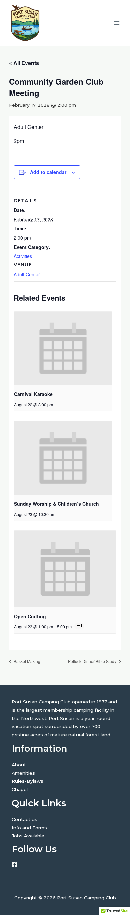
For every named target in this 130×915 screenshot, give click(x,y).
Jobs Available (28, 835)
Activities (23, 256)
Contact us (24, 819)
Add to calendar (48, 172)
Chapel (20, 789)
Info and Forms (29, 827)
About (19, 764)
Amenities (23, 773)
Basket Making (26, 661)
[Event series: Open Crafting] (79, 626)
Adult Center (27, 274)
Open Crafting (30, 616)
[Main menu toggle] (117, 23)
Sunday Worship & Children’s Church (56, 503)
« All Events (24, 63)
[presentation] (63, 348)
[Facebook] (15, 864)
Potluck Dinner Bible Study (92, 661)
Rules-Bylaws (27, 781)
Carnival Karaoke (33, 394)
